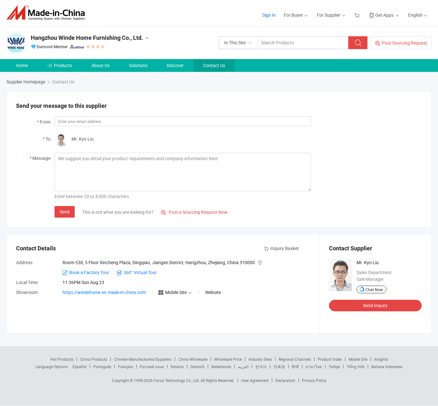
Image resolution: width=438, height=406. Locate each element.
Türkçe (334, 366)
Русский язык (152, 366)
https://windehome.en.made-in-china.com (104, 292)
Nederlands (221, 366)
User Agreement (255, 380)
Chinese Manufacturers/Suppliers (143, 359)
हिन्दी (295, 366)
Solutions (138, 65)
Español (79, 366)
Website (213, 292)
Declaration (285, 380)
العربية (243, 366)
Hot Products (61, 359)
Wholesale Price (228, 359)
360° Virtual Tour (140, 272)
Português (102, 366)
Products (63, 65)
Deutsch (197, 366)
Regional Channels (295, 359)
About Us (100, 65)
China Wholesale (192, 359)
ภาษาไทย (314, 366)
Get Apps (384, 15)
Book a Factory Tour (89, 272)
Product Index (330, 359)
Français (125, 366)
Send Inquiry (375, 305)
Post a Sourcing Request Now (194, 212)
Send (65, 212)
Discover (175, 65)
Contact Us (214, 65)
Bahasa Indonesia (386, 366)
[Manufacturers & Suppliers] (47, 12)
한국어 (261, 366)
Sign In (269, 15)
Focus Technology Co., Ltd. (177, 380)
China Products (93, 359)
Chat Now (374, 289)
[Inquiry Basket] (357, 15)
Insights (381, 359)
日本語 (279, 366)
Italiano (177, 366)
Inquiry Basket (284, 248)
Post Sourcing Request (404, 43)
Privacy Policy (314, 380)
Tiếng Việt (356, 366)
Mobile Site (358, 359)
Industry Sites (260, 359)
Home (22, 65)
